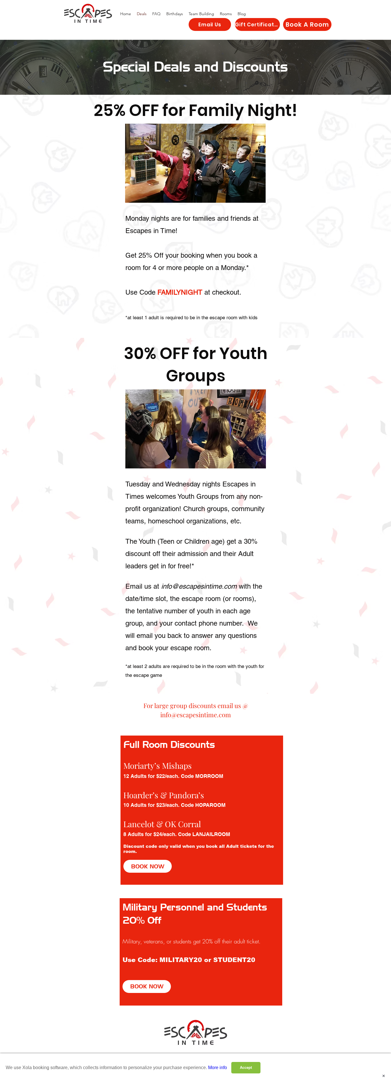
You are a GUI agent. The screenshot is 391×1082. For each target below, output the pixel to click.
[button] (226, 13)
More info (217, 1067)
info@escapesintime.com (199, 586)
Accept (246, 1067)
